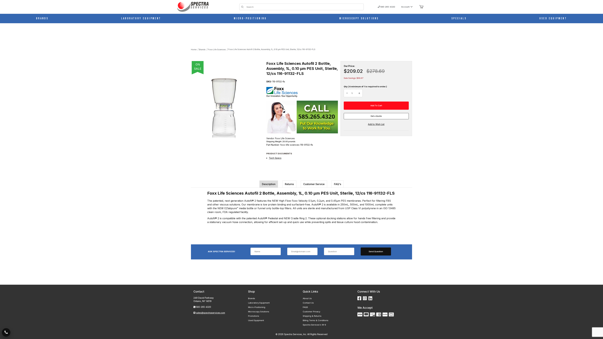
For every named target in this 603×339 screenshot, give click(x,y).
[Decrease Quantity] (347, 93)
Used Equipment (256, 320)
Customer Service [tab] (314, 184)
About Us (307, 298)
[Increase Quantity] (359, 93)
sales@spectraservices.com (210, 312)
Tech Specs (275, 158)
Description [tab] (268, 184)
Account (405, 6)
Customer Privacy (311, 311)
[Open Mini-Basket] (421, 7)
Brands (251, 298)
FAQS (305, 307)
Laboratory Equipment (259, 302)
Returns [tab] (289, 184)
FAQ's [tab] (337, 184)
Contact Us (308, 302)
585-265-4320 (387, 6)
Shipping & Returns (312, 316)
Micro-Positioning (256, 307)
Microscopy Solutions (258, 311)
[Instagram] (365, 298)
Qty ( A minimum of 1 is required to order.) (365, 86)
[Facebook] (359, 298)
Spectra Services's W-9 (314, 324)
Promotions (253, 316)
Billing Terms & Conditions (315, 320)
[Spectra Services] (193, 6)
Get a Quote (376, 116)
